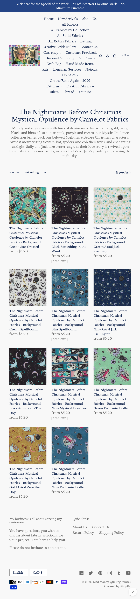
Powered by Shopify (117, 586)
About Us (80, 527)
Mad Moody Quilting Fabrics (112, 581)
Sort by (14, 172)
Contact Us (100, 527)
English (18, 572)
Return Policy (83, 533)
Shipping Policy (111, 533)
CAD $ (37, 572)
